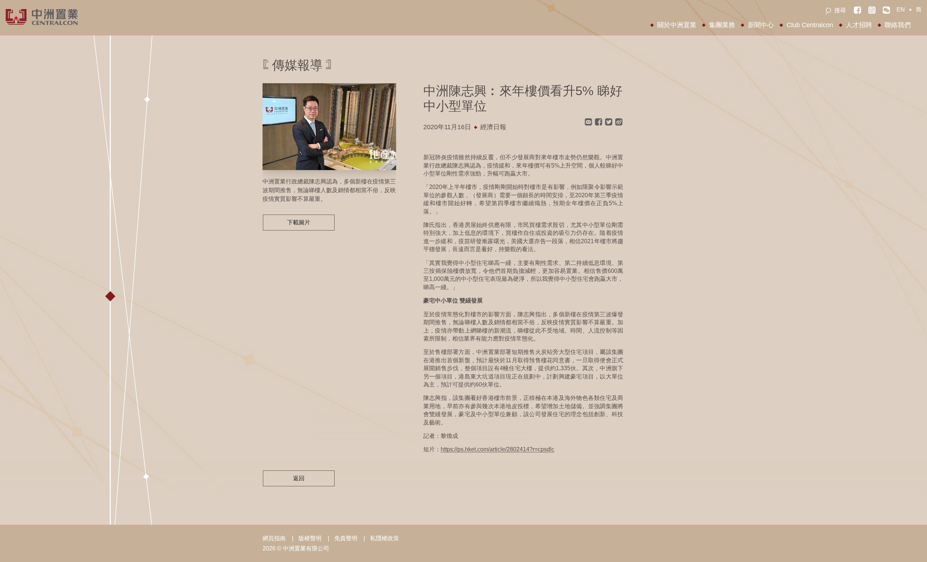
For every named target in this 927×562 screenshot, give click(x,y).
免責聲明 (345, 538)
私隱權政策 (384, 538)
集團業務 (722, 25)
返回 (299, 478)
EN (901, 10)
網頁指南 (274, 538)
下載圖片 (298, 222)
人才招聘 (859, 25)
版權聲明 (310, 538)
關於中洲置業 (676, 25)
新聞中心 (761, 25)
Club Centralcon (810, 25)
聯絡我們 (898, 25)
